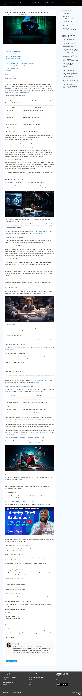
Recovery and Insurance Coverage (13, 56)
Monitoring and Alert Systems (12, 53)
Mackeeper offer (66, 16)
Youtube (31, 684)
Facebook (31, 679)
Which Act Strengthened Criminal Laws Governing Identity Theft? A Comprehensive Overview (70, 51)
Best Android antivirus (8, 682)
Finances (57, 2)
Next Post (53, 669)
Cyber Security (38, 2)
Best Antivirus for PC (8, 684)
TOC (70, 692)
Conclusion (8, 70)
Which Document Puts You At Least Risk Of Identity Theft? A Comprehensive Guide (69, 45)
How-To (46, 2)
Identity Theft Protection (10, 14)
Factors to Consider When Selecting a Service (16, 61)
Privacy (73, 692)
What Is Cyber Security (37, 231)
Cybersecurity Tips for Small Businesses (39, 380)
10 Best (69, 2)
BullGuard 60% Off (67, 13)
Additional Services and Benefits (13, 58)
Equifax (34, 233)
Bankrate (28, 382)
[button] (77, 3)
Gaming (63, 2)
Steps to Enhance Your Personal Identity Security (17, 65)
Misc (74, 2)
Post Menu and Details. (10, 48)
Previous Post (6, 669)
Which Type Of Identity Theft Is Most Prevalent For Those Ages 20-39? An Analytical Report (70, 86)
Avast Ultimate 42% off (68, 18)
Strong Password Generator (9, 677)
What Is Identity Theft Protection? (13, 51)
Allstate (29, 563)
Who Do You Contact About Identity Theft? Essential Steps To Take (70, 80)
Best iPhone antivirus (8, 679)
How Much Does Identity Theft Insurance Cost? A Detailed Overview (69, 65)
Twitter (30, 682)
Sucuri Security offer (67, 21)
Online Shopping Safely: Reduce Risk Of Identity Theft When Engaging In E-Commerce (70, 75)
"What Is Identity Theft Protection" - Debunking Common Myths (20, 63)
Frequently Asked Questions (12, 68)
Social (52, 2)
